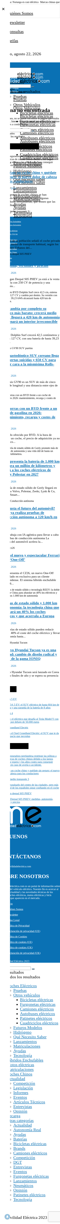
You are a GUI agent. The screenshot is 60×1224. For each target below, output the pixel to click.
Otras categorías (20, 1120)
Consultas (15, 31)
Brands (19, 1148)
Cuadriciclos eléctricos (39, 154)
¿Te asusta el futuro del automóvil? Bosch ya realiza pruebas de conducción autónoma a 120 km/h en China (28, 514)
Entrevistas (22, 1106)
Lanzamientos (25, 187)
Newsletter (16, 22)
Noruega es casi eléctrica (25, 2)
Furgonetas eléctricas (38, 1004)
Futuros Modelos (27, 1027)
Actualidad (16, 1078)
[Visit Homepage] (21, 74)
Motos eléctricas (12, 231)
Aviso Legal (13, 920)
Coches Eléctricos (22, 985)
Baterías (20, 1139)
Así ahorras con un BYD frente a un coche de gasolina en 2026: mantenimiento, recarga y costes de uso (28, 414)
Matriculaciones (26, 1046)
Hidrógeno (22, 1032)
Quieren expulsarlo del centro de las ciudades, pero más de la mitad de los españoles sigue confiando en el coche (29, 222)
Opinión (20, 1111)
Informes (20, 1092)
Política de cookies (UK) (20, 947)
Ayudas (19, 204)
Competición (24, 1083)
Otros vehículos (26, 995)
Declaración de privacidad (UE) (23, 931)
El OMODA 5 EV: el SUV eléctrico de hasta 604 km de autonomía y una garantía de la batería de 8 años (29, 706)
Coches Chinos (19, 1074)
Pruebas (20, 96)
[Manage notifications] (7, 1216)
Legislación (23, 1088)
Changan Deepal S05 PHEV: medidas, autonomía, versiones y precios (30, 263)
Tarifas (12, 40)
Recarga (13, 1116)
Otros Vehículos (26, 104)
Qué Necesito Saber (29, 1037)
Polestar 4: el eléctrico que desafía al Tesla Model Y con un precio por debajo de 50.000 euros (29, 720)
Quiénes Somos (20, 13)
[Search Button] (33, 86)
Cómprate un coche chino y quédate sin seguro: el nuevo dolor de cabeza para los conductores (28, 176)
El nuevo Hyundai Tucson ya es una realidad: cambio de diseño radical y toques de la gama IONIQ (28, 654)
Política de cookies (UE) (19, 942)
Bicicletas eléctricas (36, 999)
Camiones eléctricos (37, 129)
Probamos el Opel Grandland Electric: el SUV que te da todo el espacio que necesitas (29, 735)
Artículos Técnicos (29, 1102)
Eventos (20, 1097)
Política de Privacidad (18, 925)
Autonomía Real (27, 1129)
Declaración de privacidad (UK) (23, 953)
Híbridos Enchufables (25, 1060)
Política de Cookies (17, 936)
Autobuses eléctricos (37, 138)
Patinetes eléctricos (36, 1018)
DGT (17, 1162)
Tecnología (22, 1055)
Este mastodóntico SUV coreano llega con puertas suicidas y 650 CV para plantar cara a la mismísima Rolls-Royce (29, 361)
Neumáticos (23, 1185)
